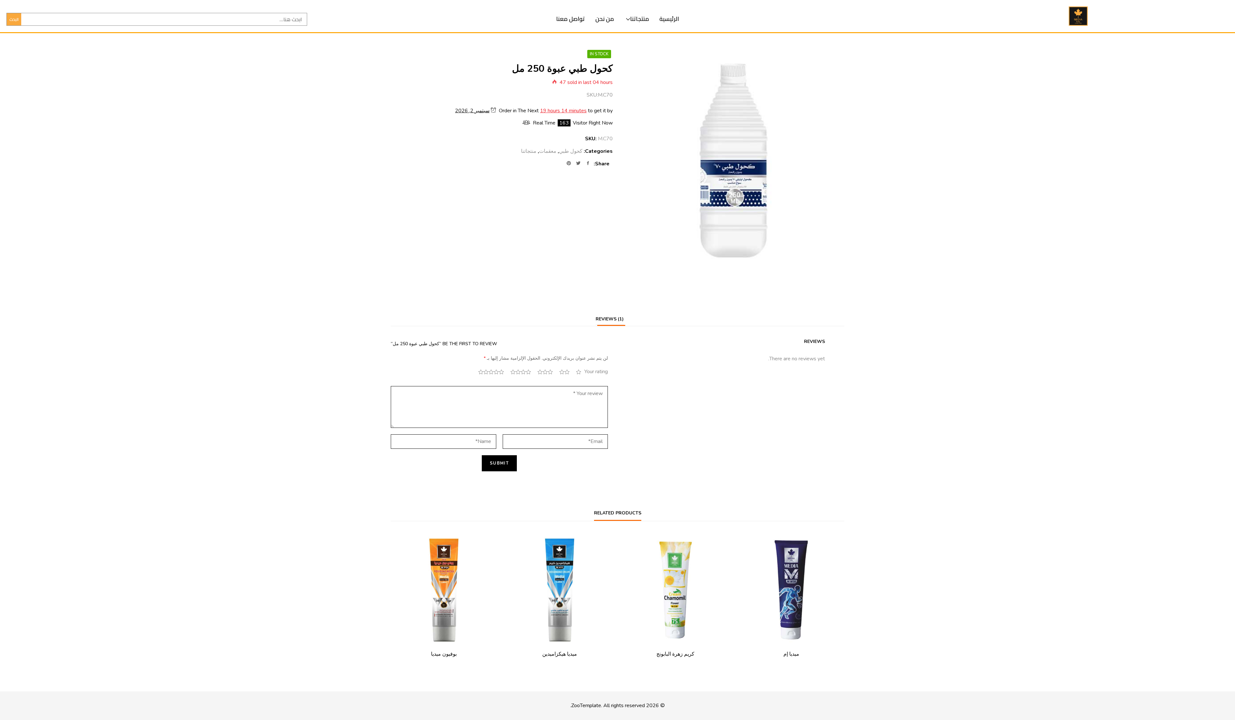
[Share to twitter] (578, 163)
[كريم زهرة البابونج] (675, 590)
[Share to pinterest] (568, 163)
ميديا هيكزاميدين (559, 654)
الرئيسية (669, 19)
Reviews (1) (610, 319)
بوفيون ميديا (444, 654)
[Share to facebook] (587, 163)
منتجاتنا (639, 19)
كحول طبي (570, 151)
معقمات (547, 151)
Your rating (596, 371)
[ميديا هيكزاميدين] (560, 590)
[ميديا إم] (791, 590)
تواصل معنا (570, 19)
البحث (14, 19)
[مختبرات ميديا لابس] (1078, 16)
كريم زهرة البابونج (675, 654)
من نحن (604, 19)
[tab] (609, 319)
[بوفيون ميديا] (444, 590)
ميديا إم (791, 654)
